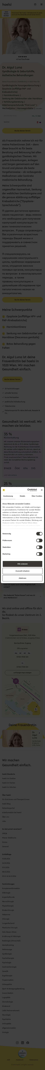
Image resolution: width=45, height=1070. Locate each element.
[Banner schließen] (41, 490)
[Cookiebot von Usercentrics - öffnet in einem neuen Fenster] (28, 490)
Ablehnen (22, 578)
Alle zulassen (22, 564)
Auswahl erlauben (22, 571)
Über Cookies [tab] (37, 496)
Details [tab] (22, 496)
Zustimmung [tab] (8, 496)
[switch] (39, 540)
